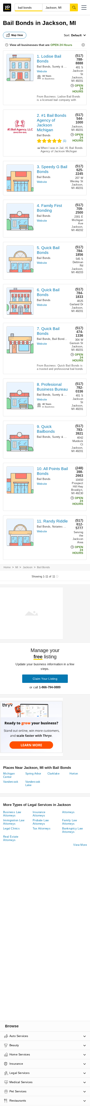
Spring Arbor (33, 773)
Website (42, 71)
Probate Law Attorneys (41, 822)
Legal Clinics (11, 828)
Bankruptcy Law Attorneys (72, 830)
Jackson (27, 567)
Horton (73, 773)
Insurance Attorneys (39, 814)
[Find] (74, 7)
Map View (17, 35)
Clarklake (54, 773)
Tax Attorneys (41, 828)
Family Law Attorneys (69, 822)
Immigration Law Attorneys (13, 822)
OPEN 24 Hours (61, 45)
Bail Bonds (43, 66)
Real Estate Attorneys (10, 838)
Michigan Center (9, 775)
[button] (83, 7)
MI (16, 567)
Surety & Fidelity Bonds (67, 66)
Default (76, 35)
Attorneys (68, 812)
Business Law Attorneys (12, 814)
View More (80, 844)
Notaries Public (61, 526)
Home (7, 567)
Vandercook (10, 781)
